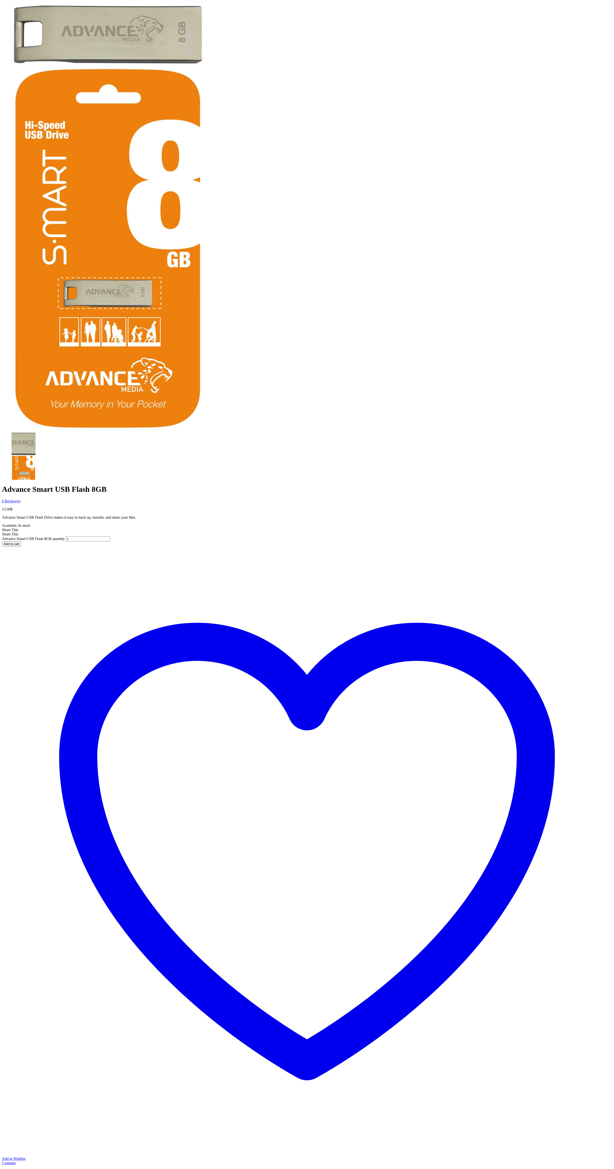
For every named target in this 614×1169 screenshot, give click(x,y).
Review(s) (11, 501)
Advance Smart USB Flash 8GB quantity (33, 539)
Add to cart (11, 544)
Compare (9, 1163)
